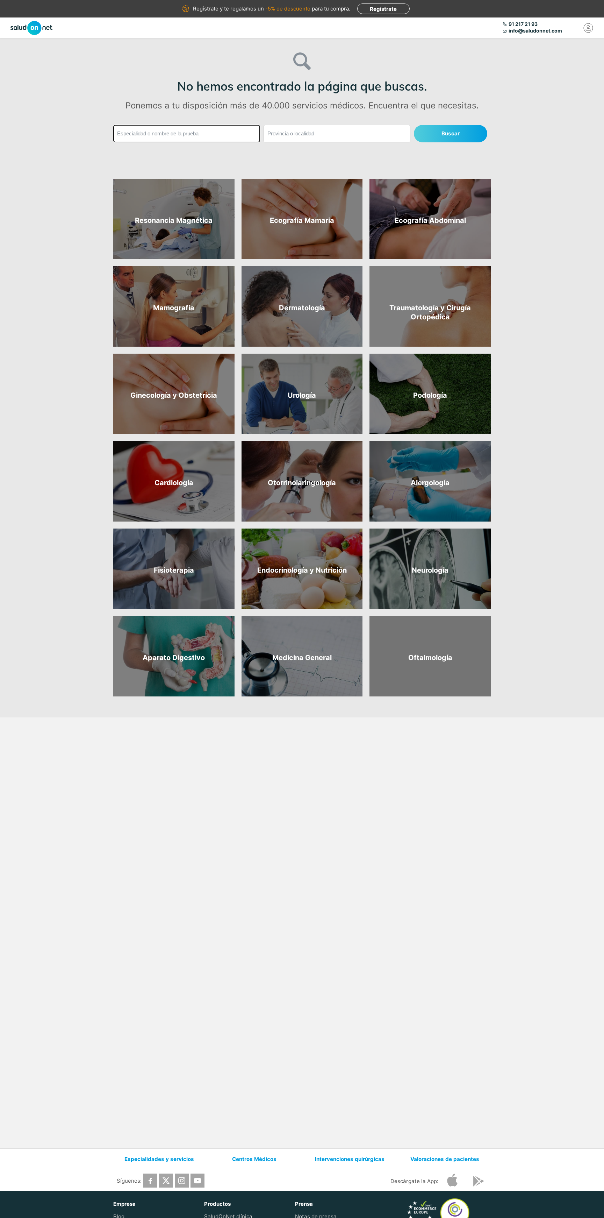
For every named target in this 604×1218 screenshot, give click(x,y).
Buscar (450, 133)
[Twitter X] (166, 1181)
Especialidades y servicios (159, 1159)
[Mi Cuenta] (588, 27)
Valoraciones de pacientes (444, 1159)
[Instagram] (182, 1181)
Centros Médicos (254, 1159)
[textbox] (186, 133)
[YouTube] (197, 1181)
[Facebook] (150, 1181)
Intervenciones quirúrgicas (349, 1159)
